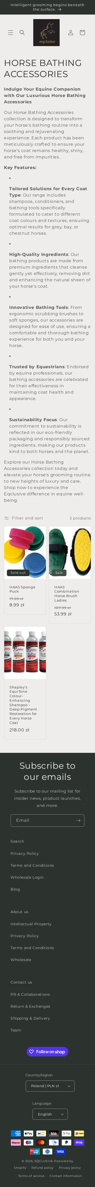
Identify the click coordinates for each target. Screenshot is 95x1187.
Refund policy (42, 1168)
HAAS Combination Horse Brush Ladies (66, 593)
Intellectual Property (31, 924)
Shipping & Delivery (30, 1018)
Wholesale (21, 959)
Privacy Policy (25, 853)
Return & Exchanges (30, 1006)
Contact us (21, 982)
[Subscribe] (78, 820)
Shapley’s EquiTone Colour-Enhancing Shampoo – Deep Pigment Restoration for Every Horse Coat (23, 704)
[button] (10, 32)
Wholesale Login (27, 877)
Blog (15, 889)
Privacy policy (70, 1168)
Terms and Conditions (32, 865)
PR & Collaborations (30, 994)
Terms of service (31, 1176)
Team (16, 1030)
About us (19, 911)
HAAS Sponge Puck (22, 589)
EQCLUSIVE (44, 1161)
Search (17, 841)
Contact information (66, 1176)
